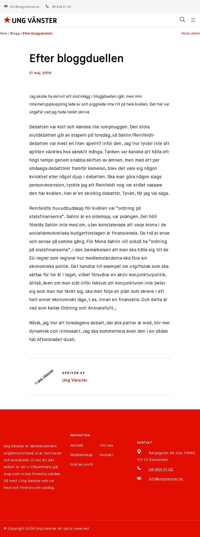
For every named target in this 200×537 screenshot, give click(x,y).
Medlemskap (81, 455)
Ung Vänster (75, 380)
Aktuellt (76, 445)
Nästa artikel (190, 33)
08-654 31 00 (61, 7)
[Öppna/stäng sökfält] (182, 20)
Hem (3, 33)
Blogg (15, 33)
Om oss (106, 445)
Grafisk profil (81, 464)
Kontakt (106, 455)
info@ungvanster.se (24, 7)
